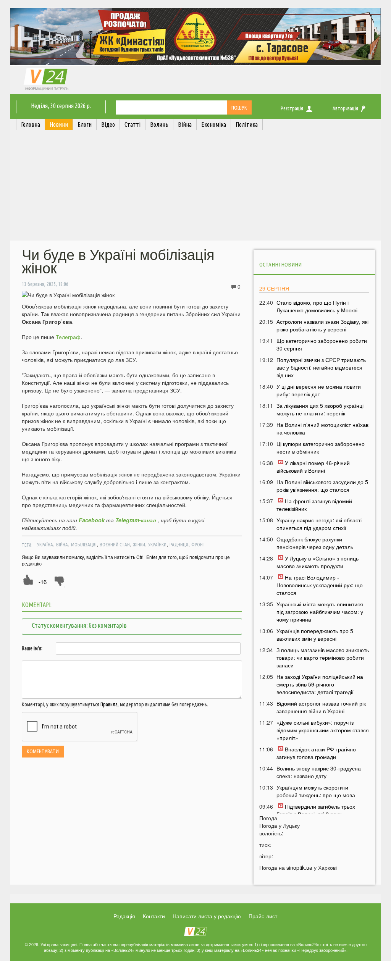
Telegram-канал (135, 520)
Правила (109, 704)
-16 (43, 582)
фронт (198, 544)
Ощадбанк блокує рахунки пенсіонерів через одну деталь (314, 543)
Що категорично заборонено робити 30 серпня (321, 344)
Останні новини (280, 264)
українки (157, 544)
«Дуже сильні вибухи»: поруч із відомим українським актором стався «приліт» (322, 730)
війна (62, 544)
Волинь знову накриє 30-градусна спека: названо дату (318, 772)
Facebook (92, 520)
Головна (30, 124)
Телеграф (68, 337)
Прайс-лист (263, 916)
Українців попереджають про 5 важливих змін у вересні (314, 634)
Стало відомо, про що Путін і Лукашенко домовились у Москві (316, 306)
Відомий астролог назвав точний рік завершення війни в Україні (321, 707)
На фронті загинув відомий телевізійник (314, 504)
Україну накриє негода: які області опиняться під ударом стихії (319, 523)
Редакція (124, 916)
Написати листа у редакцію (207, 916)
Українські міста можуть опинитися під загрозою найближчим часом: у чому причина (319, 611)
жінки (139, 544)
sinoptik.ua (299, 867)
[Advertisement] (195, 187)
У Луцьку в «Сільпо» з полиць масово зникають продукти (317, 562)
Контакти (154, 916)
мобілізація (84, 544)
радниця (179, 544)
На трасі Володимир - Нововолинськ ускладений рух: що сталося (319, 584)
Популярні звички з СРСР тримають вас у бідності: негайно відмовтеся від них (321, 367)
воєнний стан (115, 544)
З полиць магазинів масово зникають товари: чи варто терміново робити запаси (322, 657)
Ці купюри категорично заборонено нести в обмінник (320, 447)
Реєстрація (292, 108)
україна (45, 544)
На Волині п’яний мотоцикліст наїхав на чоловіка (322, 428)
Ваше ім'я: (32, 648)
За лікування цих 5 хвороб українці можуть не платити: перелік (320, 409)
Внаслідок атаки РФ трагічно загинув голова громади (316, 753)
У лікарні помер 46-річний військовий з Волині (313, 466)
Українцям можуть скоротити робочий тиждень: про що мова (315, 791)
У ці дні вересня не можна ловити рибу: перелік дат (318, 390)
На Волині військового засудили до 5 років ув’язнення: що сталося (322, 485)
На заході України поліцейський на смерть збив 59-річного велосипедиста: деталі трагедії (319, 684)
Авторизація (345, 108)
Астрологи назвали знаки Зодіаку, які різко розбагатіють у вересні (322, 325)
